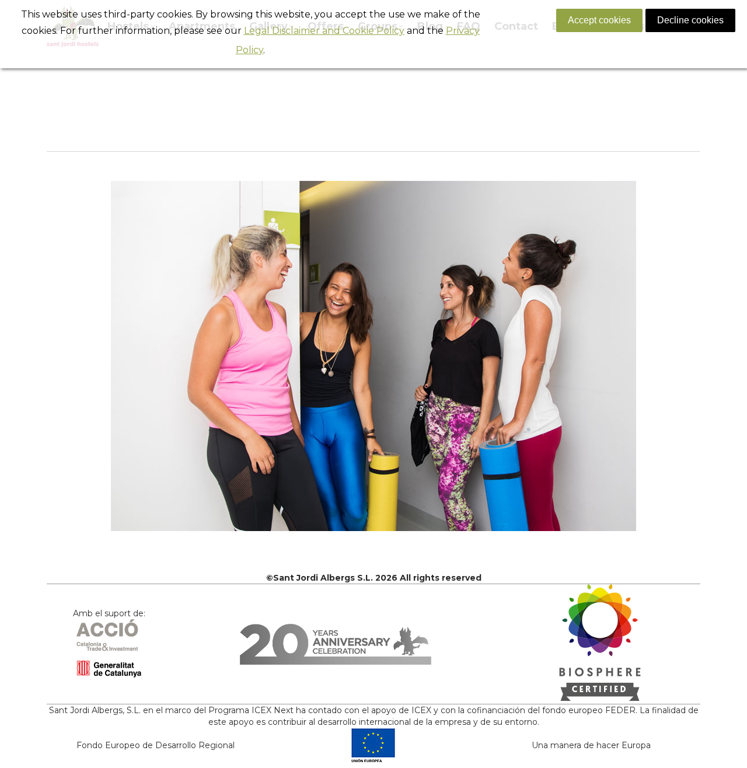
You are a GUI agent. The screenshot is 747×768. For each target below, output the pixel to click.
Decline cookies (690, 20)
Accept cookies (599, 20)
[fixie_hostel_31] (373, 356)
